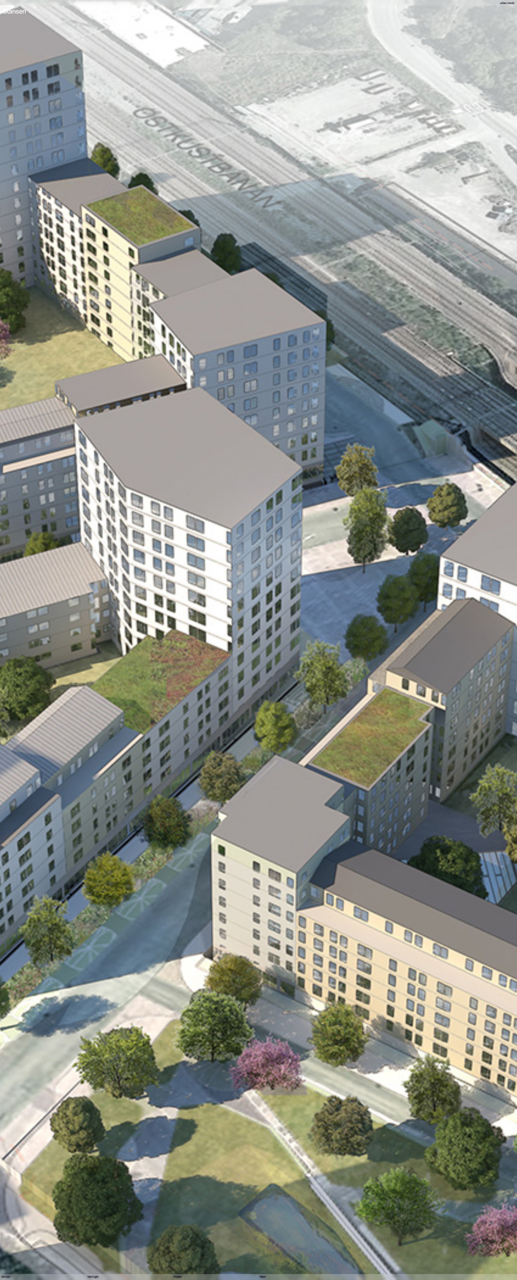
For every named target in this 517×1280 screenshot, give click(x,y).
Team (263, 1277)
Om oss (5, 1277)
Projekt (178, 1277)
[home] (507, 2)
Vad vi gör (93, 1277)
